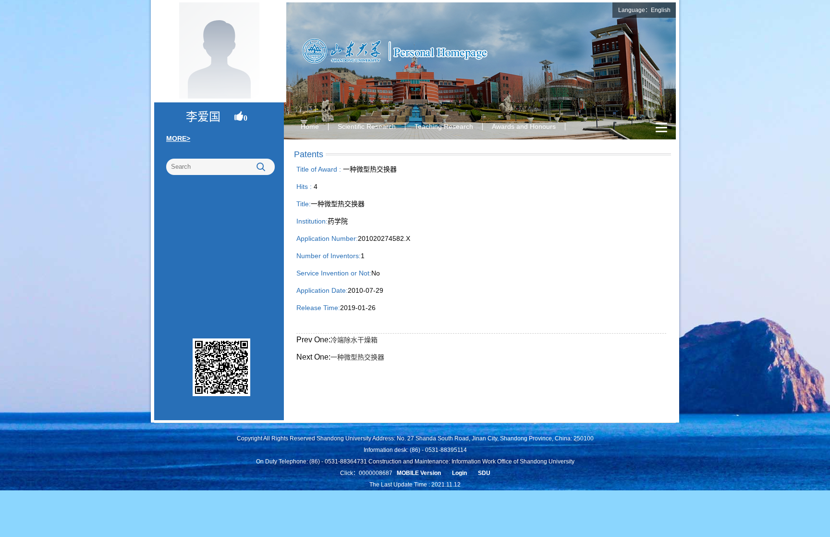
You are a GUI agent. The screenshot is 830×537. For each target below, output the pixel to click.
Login (459, 473)
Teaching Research (444, 126)
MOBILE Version (419, 473)
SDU (484, 473)
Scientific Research (367, 126)
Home (310, 126)
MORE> (178, 138)
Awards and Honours (524, 126)
